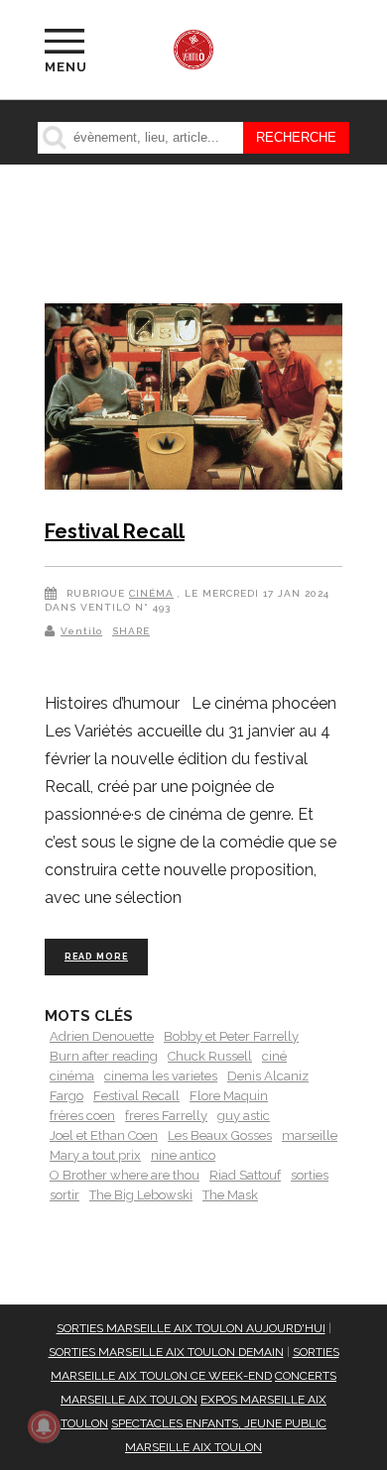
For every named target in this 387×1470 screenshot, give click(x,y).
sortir (64, 1194)
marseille (309, 1135)
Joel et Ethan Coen (104, 1135)
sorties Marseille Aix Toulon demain (166, 1352)
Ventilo (81, 630)
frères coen (82, 1115)
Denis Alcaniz (268, 1076)
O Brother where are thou (124, 1175)
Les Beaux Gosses (220, 1135)
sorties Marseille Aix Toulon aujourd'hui (191, 1328)
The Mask (230, 1194)
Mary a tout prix (95, 1155)
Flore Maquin (229, 1095)
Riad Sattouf (245, 1175)
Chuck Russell (210, 1056)
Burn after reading (104, 1056)
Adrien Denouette (102, 1036)
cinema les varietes (160, 1076)
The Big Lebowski (141, 1194)
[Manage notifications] (44, 1426)
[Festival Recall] (193, 400)
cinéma (72, 1076)
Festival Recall (115, 531)
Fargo (66, 1095)
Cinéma (151, 593)
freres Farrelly (166, 1115)
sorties (309, 1175)
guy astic (243, 1115)
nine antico (183, 1155)
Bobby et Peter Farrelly (231, 1036)
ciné (274, 1056)
